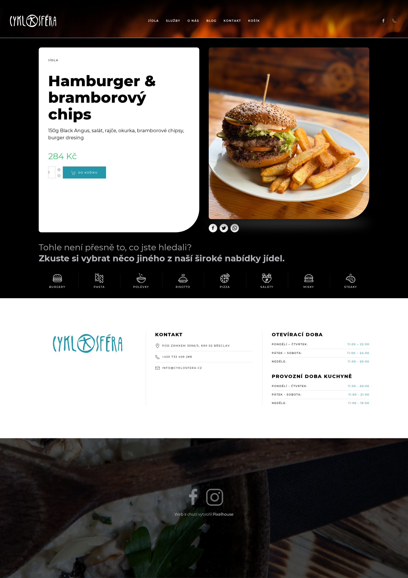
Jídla (153, 20)
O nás (193, 20)
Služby (173, 20)
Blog (211, 20)
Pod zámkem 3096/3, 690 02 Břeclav (196, 345)
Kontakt (232, 20)
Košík (254, 20)
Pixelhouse (223, 514)
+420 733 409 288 (177, 356)
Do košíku (88, 172)
